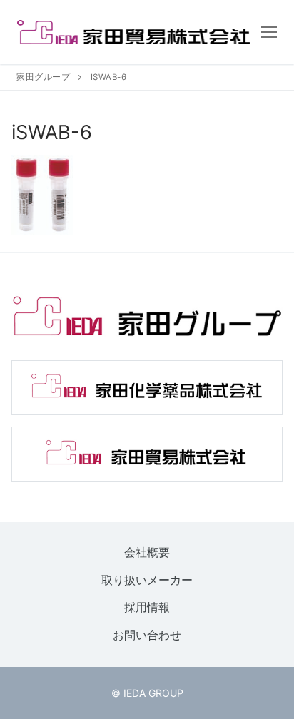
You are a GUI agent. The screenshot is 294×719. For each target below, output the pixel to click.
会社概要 (147, 552)
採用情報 (147, 608)
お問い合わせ (147, 635)
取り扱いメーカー (147, 580)
